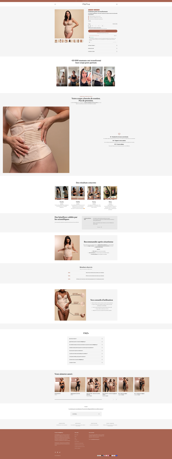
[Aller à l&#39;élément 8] (81, 41)
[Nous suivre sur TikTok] (59, 452)
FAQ (75, 438)
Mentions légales (77, 448)
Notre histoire (77, 441)
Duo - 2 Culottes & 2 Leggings (139, 393)
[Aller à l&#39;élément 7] (77, 41)
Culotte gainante (57, 393)
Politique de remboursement (79, 444)
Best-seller (76, 434)
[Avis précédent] (114, 35)
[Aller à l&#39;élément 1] (56, 41)
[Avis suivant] (115, 35)
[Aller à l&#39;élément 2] (59, 41)
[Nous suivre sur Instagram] (57, 452)
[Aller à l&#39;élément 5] (70, 41)
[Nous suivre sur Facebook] (55, 452)
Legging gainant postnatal (75, 393)
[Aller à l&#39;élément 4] (66, 41)
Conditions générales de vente (80, 446)
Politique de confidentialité (79, 443)
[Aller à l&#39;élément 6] (74, 41)
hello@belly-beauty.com (95, 439)
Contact (76, 439)
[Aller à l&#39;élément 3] (63, 41)
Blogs (76, 436)
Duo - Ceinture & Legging (122, 393)
